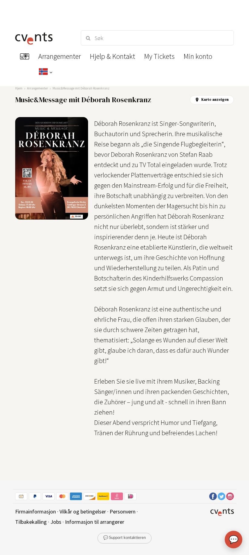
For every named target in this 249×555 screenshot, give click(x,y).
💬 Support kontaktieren (124, 538)
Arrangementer (37, 88)
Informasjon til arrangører (94, 521)
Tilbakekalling (31, 521)
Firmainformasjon (35, 511)
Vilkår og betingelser (83, 511)
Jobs (55, 521)
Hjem (18, 88)
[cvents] (42, 37)
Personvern (122, 511)
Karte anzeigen (215, 99)
